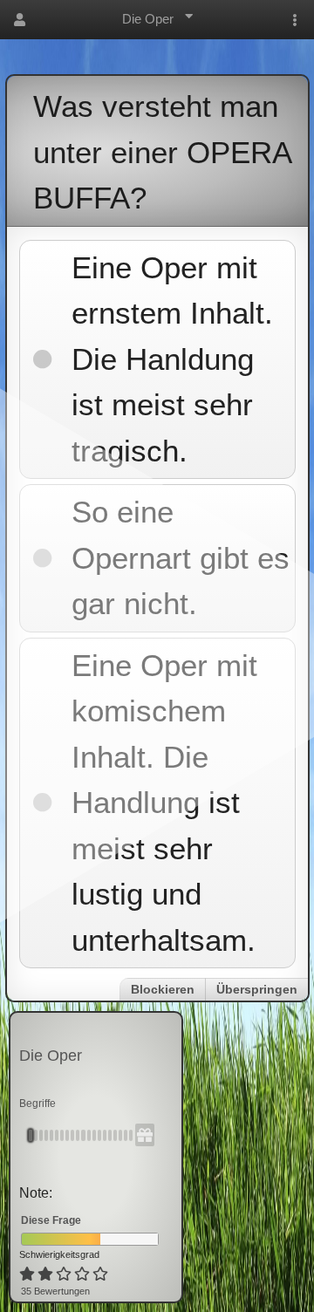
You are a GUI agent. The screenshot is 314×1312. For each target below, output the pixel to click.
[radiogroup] (65, 1274)
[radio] (27, 1274)
